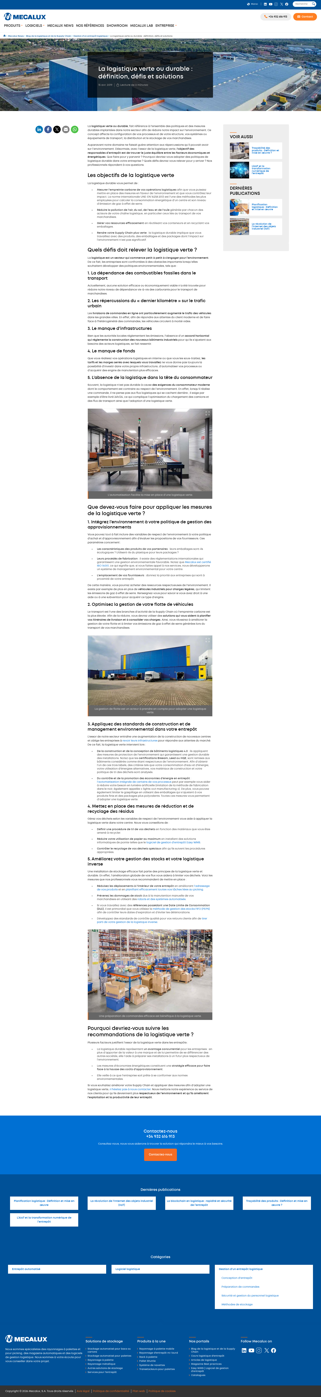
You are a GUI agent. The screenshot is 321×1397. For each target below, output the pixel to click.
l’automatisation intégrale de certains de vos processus (134, 782)
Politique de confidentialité (111, 1391)
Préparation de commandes (240, 1287)
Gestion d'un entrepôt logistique (241, 1269)
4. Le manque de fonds (50, 192)
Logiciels (34, 25)
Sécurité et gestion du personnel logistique (250, 1296)
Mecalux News (60, 25)
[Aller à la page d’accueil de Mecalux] (4, 36)
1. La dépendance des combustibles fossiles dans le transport (57, 172)
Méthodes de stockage (237, 1304)
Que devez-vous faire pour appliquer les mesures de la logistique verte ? (54, 209)
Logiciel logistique (128, 1269)
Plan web (139, 1391)
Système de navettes (152, 1365)
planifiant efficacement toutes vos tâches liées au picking (164, 889)
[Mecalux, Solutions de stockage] (25, 21)
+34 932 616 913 (160, 1136)
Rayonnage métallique (101, 1364)
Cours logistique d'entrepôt (207, 1356)
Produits (12, 25)
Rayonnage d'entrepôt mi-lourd (158, 1353)
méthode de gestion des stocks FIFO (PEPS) (181, 909)
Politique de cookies (162, 1391)
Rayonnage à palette (101, 1360)
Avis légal (83, 1391)
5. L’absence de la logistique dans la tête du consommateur (57, 198)
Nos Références (90, 25)
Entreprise (165, 25)
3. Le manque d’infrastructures (54, 187)
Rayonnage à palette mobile (156, 1349)
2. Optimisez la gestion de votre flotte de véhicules (58, 230)
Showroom (117, 25)
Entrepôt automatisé (26, 1269)
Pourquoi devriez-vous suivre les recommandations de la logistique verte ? (55, 270)
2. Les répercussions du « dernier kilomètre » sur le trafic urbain (55, 180)
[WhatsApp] (66, 131)
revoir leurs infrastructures (140, 740)
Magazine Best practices (206, 1364)
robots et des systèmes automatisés (161, 899)
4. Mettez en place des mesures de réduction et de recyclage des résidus (56, 250)
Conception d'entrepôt (237, 1278)
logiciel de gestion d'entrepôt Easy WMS (173, 842)
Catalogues (198, 1375)
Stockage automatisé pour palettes (109, 1356)
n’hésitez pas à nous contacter (130, 1089)
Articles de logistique (204, 1360)
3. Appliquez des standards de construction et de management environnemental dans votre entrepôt (58, 240)
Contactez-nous (160, 1154)
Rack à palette (148, 1357)
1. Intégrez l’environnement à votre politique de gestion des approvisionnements (56, 221)
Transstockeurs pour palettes (157, 1369)
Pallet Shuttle (147, 1361)
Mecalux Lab (141, 25)
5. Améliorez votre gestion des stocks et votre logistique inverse (57, 260)
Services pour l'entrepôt (102, 1372)
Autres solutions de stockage (105, 1368)
